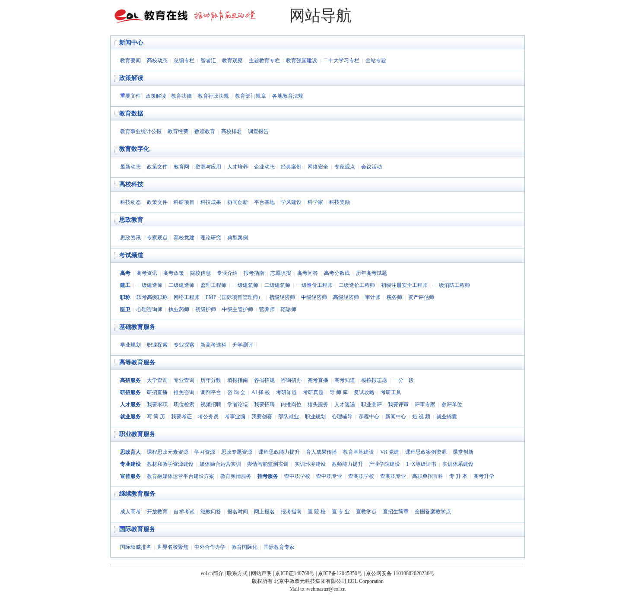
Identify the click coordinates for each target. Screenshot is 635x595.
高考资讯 (147, 273)
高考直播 (318, 380)
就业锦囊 (446, 417)
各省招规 (264, 380)
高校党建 (184, 238)
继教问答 (210, 512)
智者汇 (208, 60)
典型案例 (237, 238)
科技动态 (130, 202)
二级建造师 (181, 285)
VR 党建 (389, 452)
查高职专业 (393, 476)
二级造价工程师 (357, 285)
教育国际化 (244, 547)
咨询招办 (291, 380)
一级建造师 (149, 285)
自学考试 (184, 512)
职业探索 (157, 345)
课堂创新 (463, 452)
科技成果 (210, 202)
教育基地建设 (358, 452)
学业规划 (130, 345)
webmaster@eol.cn (326, 589)
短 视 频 (421, 417)
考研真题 (313, 392)
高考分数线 (337, 273)
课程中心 (369, 417)
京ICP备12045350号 (340, 573)
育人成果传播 (321, 452)
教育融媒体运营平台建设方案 (180, 476)
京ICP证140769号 (294, 573)
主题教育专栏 (264, 60)
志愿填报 (280, 273)
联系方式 (237, 573)
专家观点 (344, 167)
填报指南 (237, 380)
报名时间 (237, 512)
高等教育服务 (137, 362)
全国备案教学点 (433, 512)
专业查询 (184, 380)
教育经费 (178, 131)
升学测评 (242, 345)
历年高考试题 (371, 273)
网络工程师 (187, 297)
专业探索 (184, 345)
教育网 (181, 167)
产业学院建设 (384, 464)
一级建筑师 (245, 285)
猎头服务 (318, 404)
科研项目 (184, 202)
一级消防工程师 (452, 285)
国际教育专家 (279, 547)
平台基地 (264, 202)
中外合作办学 (209, 547)
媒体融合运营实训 (220, 464)
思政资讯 (130, 238)
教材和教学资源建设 (170, 464)
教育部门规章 (250, 96)
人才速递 (344, 404)
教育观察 (232, 60)
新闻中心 (131, 42)
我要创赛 (261, 417)
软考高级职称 (152, 297)
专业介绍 (227, 273)
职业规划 (315, 417)
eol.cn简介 (212, 573)
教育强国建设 (301, 60)
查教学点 (366, 512)
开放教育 (157, 512)
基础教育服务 (137, 327)
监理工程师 (213, 285)
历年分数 (210, 380)
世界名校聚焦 (172, 547)
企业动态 (264, 167)
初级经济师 (282, 297)
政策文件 (157, 167)
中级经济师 (314, 297)
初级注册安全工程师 (404, 285)
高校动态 (157, 60)
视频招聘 (210, 404)
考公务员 (208, 417)
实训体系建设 (457, 464)
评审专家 (425, 404)
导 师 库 (339, 392)
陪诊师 (288, 309)
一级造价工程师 (314, 285)
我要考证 (181, 417)
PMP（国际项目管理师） (234, 297)
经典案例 (291, 167)
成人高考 (130, 512)
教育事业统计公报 (141, 131)
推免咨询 (184, 392)
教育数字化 (134, 149)
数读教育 (204, 131)
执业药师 (178, 309)
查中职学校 (297, 476)
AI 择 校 (260, 392)
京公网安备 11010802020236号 (400, 573)
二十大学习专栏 (341, 60)
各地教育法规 (287, 96)
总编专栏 (184, 60)
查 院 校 (317, 512)
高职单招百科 (427, 476)
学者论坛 (237, 404)
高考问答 (307, 273)
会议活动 (371, 167)
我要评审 (398, 404)
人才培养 (237, 167)
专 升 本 (458, 476)
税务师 (394, 297)
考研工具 (391, 392)
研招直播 (157, 392)
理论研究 (210, 238)
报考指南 (254, 273)
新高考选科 (213, 345)
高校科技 (131, 184)
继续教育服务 (137, 493)
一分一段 (403, 380)
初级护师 (205, 309)
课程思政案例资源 (426, 452)
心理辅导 (342, 417)
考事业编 (235, 417)
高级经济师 (346, 297)
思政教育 (131, 219)
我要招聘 (264, 404)
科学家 (315, 202)
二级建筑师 (277, 285)
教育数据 (131, 113)
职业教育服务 (137, 434)
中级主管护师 (237, 309)
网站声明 (261, 573)
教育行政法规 (213, 96)
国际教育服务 (137, 529)
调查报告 (258, 131)
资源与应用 (208, 167)
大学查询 (157, 380)
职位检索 (184, 404)
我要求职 (157, 404)
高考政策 (173, 273)
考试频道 (131, 255)
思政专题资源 (236, 452)
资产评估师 (421, 297)
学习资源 (204, 452)
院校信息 (200, 273)
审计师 (373, 297)
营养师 (267, 309)
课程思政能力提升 (279, 452)
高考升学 (483, 476)
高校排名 (231, 131)
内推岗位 (291, 404)
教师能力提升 (347, 464)
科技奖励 (339, 202)
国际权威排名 (135, 547)
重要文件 (130, 96)
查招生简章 (396, 512)
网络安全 (318, 167)
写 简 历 (156, 417)
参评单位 (451, 404)
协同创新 (237, 202)
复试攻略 (364, 392)
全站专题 (375, 60)
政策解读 (131, 78)
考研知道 (286, 392)
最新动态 (130, 167)
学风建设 (291, 202)
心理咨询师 (149, 309)
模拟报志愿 (374, 380)
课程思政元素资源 (167, 452)
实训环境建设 (310, 464)
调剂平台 (210, 392)
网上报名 (264, 512)
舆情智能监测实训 (268, 464)
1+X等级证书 (421, 464)
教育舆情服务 (235, 476)
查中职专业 (329, 476)
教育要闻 (130, 60)
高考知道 (344, 380)
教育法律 (181, 96)
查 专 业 (341, 512)
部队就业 (288, 417)
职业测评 (371, 404)
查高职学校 (361, 476)
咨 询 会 (236, 392)
